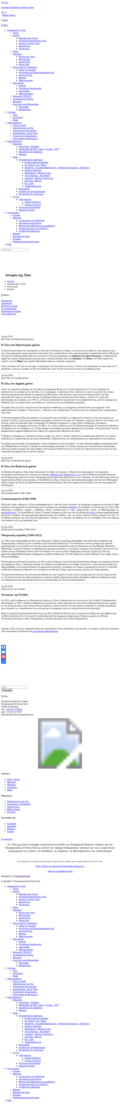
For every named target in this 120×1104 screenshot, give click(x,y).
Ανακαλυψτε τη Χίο (16, 30)
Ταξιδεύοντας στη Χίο (23, 128)
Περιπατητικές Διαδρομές (31, 159)
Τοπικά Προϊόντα (33, 202)
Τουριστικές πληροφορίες (25, 136)
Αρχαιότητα (6, 303)
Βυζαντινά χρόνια (9, 306)
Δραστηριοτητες (14, 141)
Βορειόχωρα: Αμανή (28, 38)
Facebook (11, 823)
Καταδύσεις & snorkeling (30, 152)
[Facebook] (60, 647)
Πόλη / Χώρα (13, 779)
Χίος (15, 115)
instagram (14, 7)
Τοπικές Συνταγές (33, 204)
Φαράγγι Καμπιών (33, 170)
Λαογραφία (24, 91)
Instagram (11, 826)
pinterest (24, 7)
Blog (9, 244)
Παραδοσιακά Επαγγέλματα (26, 241)
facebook (5, 7)
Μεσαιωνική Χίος (21, 236)
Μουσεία (17, 101)
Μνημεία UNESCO (22, 96)
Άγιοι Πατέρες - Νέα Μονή (37, 175)
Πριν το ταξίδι (19, 125)
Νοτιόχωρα (24, 48)
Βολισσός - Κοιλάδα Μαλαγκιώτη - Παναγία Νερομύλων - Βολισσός (57, 167)
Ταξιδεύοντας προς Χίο (18, 801)
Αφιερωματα (13, 212)
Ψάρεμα (22, 154)
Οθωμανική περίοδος (11, 311)
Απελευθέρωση (8, 314)
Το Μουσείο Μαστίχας (29, 231)
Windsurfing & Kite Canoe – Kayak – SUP (39, 149)
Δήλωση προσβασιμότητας (60, 871)
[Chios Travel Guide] (60, 20)
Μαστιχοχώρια (25, 80)
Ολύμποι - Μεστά (33, 181)
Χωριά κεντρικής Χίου (29, 43)
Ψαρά (15, 120)
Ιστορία (22, 85)
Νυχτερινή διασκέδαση (29, 207)
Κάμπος (22, 78)
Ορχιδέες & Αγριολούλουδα (32, 191)
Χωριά (16, 35)
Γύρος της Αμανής (27, 70)
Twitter (10, 831)
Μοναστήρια (24, 109)
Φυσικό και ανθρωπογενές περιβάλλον (37, 226)
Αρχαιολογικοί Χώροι (23, 99)
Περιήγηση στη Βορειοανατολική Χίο (36, 72)
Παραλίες (17, 54)
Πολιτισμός (18, 83)
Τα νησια (11, 112)
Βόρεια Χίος (24, 59)
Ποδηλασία (24, 189)
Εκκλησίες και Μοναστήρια (26, 104)
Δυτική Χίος (24, 62)
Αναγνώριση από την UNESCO (33, 228)
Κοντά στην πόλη (27, 56)
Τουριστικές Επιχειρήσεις (25, 130)
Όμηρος (16, 215)
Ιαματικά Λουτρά (27, 210)
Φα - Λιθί (29, 183)
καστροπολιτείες (9, 512)
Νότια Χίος (24, 64)
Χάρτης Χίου (13, 806)
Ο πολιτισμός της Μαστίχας (31, 220)
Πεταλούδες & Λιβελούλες (31, 194)
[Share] (60, 661)
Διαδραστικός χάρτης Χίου (25, 133)
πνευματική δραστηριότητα (45, 631)
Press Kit (11, 812)
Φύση (15, 51)
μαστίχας (72, 507)
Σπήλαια (17, 239)
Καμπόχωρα (24, 46)
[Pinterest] (60, 656)
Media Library (9, 15)
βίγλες (93, 512)
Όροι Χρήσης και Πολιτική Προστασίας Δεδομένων (60, 866)
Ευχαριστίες (6, 839)
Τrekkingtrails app (33, 186)
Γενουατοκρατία (8, 308)
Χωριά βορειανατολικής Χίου (32, 41)
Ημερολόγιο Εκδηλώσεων (25, 138)
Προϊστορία (6, 300)
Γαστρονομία (25, 199)
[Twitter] (60, 652)
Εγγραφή (7, 690)
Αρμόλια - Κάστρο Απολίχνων (39, 178)
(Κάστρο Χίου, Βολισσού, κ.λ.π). (65, 474)
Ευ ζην (16, 196)
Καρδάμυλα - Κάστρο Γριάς (38, 173)
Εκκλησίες (24, 107)
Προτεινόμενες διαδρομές (25, 67)
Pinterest (11, 829)
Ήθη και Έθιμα (26, 93)
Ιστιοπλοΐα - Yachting (29, 146)
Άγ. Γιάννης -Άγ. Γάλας (35, 165)
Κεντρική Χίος (25, 75)
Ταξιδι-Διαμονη (14, 122)
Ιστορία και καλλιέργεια (30, 223)
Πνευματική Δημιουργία (30, 88)
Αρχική (10, 281)
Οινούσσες (18, 117)
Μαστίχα (17, 218)
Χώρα (15, 33)
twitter (31, 7)
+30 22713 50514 (14, 709)
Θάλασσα (17, 144)
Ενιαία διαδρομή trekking (36, 162)
